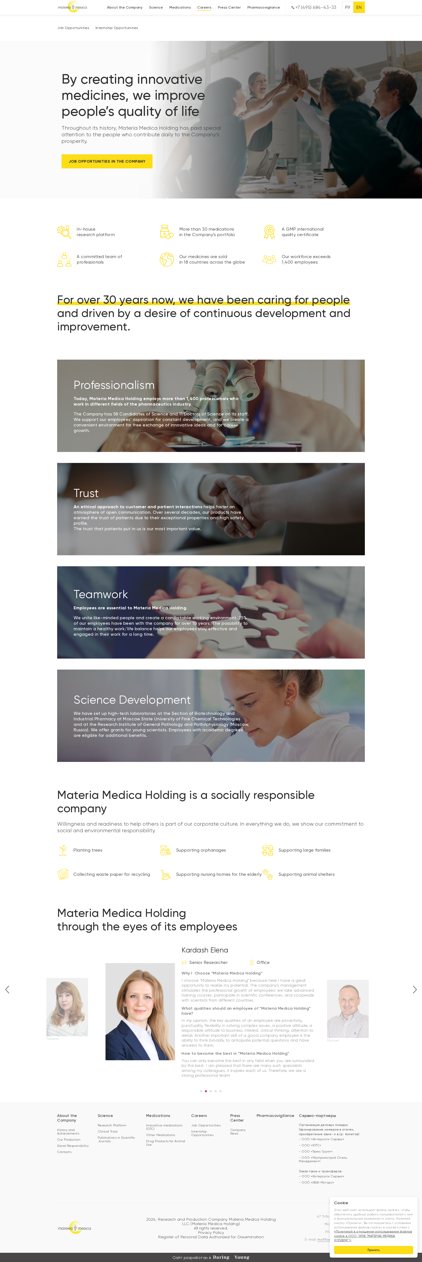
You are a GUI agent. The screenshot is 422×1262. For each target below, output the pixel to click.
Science (156, 7)
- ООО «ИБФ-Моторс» (316, 1182)
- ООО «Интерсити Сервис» (321, 1139)
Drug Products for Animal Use (165, 1142)
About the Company (124, 7)
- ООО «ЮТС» (310, 1145)
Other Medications (160, 1135)
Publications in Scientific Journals (116, 1139)
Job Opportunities (73, 28)
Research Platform (112, 1125)
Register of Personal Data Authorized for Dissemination (211, 1237)
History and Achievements (68, 1131)
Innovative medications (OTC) (164, 1127)
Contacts (64, 1152)
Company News (238, 1131)
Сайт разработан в (192, 1257)
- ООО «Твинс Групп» (316, 1151)
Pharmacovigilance (263, 7)
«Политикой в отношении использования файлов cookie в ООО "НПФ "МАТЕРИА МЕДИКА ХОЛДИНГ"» (373, 1236)
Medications (180, 7)
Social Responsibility (73, 1145)
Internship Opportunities (117, 28)
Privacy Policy (211, 1232)
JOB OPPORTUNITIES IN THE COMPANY (107, 161)
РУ (347, 7)
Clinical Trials (108, 1131)
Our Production (69, 1139)
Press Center (229, 7)
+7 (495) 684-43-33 (315, 7)
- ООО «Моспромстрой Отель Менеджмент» (323, 1159)
